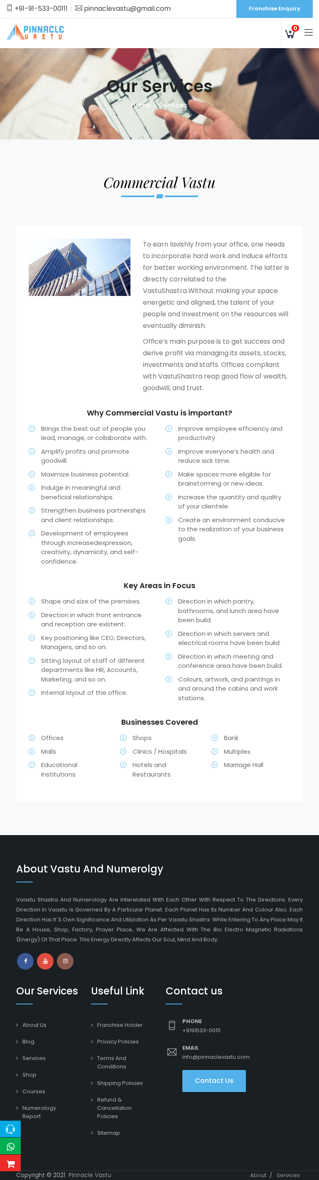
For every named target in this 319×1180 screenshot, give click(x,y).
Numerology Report (39, 1112)
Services (34, 1058)
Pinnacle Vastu (90, 1175)
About (258, 1175)
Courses (33, 1091)
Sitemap (108, 1133)
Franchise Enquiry (274, 8)
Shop (29, 1075)
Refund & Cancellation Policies (114, 1108)
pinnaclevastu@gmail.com (126, 8)
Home (141, 105)
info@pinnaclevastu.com (216, 1057)
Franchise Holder (120, 1025)
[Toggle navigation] (308, 33)
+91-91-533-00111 (40, 8)
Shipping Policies (120, 1083)
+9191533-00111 (201, 1030)
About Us (34, 1025)
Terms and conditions (111, 1062)
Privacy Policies (118, 1042)
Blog (28, 1042)
